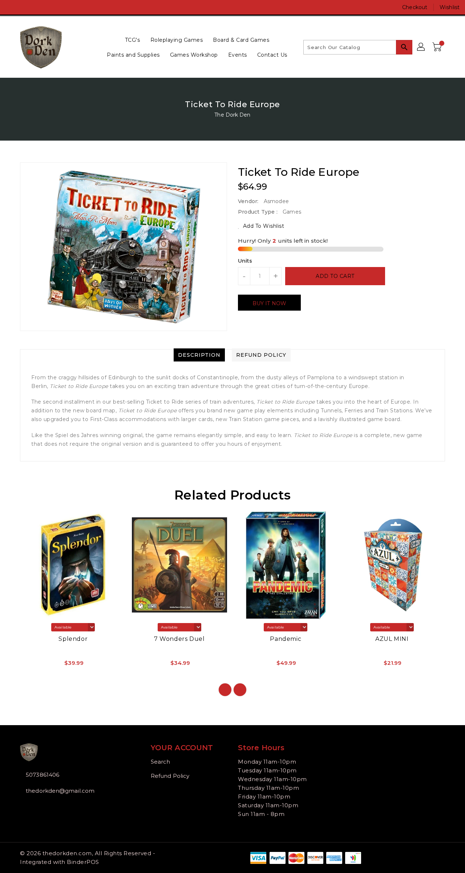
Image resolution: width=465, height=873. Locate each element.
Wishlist (450, 7)
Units (245, 260)
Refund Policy (170, 775)
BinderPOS (83, 861)
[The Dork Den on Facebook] (11, 7)
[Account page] (421, 47)
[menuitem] (133, 39)
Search (160, 761)
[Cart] (437, 47)
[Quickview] (31, 665)
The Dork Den (232, 115)
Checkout (414, 7)
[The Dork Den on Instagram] (25, 7)
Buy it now (269, 303)
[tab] (199, 354)
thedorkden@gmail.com (60, 790)
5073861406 (42, 774)
